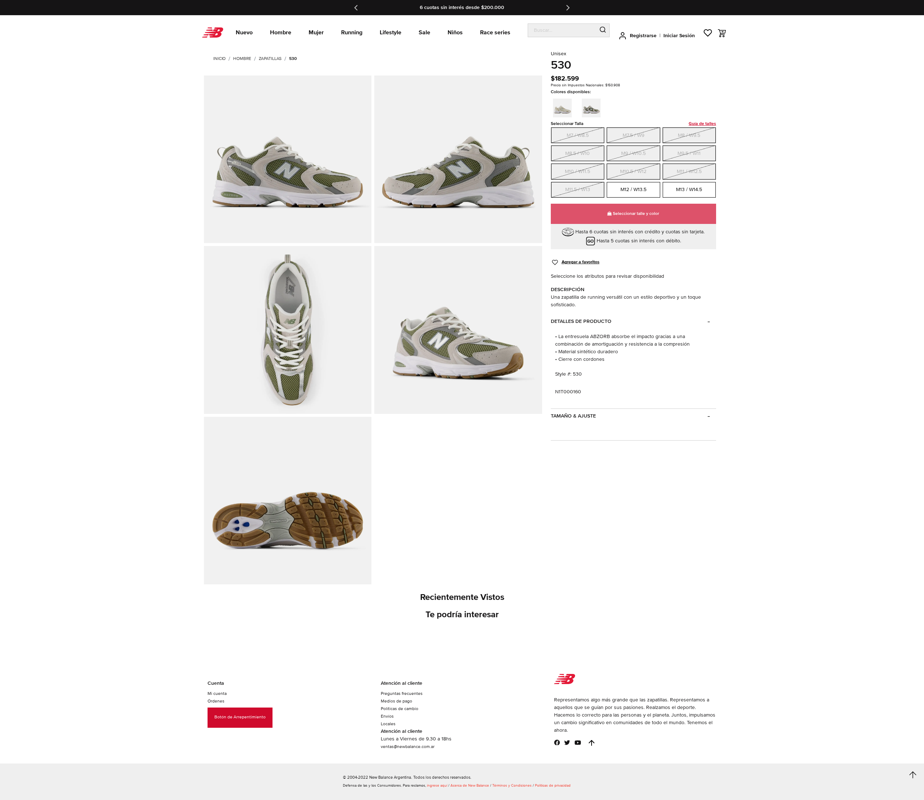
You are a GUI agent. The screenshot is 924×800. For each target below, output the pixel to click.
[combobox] (562, 30)
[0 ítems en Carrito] (722, 33)
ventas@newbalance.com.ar (408, 746)
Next (567, 7)
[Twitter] (567, 742)
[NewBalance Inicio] (212, 32)
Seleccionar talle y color (635, 213)
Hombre (242, 58)
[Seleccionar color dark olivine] (593, 106)
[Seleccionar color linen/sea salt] (564, 106)
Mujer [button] (316, 32)
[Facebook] (557, 742)
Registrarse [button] (643, 36)
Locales (388, 724)
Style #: (563, 374)
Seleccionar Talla (633, 123)
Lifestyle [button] (390, 32)
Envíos (387, 716)
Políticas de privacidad (553, 785)
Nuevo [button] (244, 32)
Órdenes (216, 701)
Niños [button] (455, 32)
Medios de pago (396, 701)
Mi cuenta (217, 693)
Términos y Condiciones (512, 785)
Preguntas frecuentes (402, 693)
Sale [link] (424, 32)
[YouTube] (578, 742)
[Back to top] (591, 743)
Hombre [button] (280, 32)
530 (293, 58)
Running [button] (351, 32)
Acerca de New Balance (469, 785)
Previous (356, 7)
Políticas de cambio (399, 709)
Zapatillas (270, 58)
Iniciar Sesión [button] (679, 36)
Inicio (219, 58)
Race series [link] (495, 32)
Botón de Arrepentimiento (240, 717)
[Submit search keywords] (602, 30)
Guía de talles (702, 123)
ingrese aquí (437, 785)
